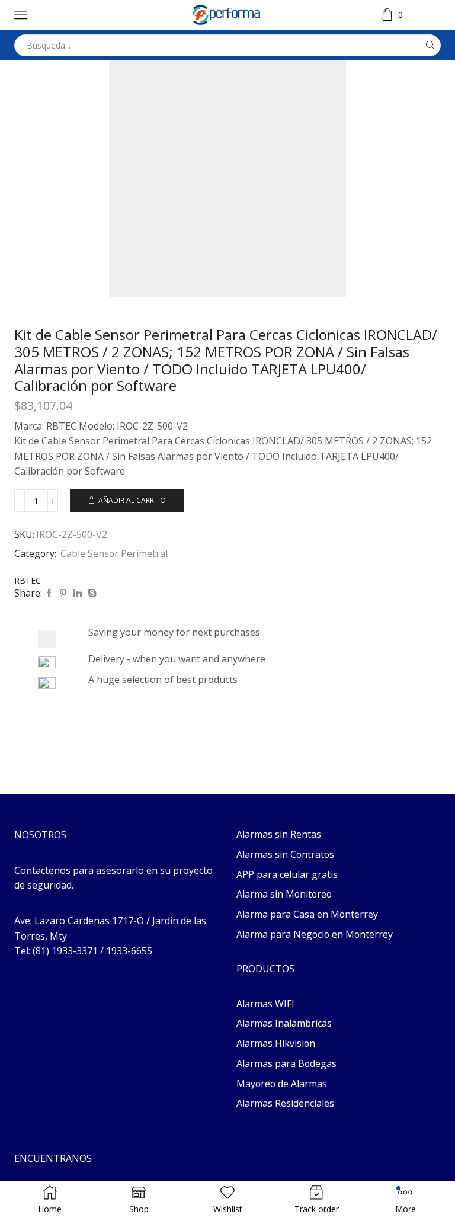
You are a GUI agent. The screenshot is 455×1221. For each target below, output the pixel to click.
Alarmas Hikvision (275, 1043)
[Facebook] (49, 593)
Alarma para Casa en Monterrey (307, 914)
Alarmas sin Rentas (278, 834)
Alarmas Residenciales (285, 1103)
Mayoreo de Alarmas (281, 1083)
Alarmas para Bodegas (286, 1063)
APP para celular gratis (287, 874)
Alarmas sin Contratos (285, 854)
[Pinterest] (63, 593)
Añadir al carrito (132, 500)
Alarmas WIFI (265, 1003)
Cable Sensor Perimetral (114, 553)
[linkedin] (77, 593)
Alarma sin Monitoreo (284, 893)
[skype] (91, 593)
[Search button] (429, 45)
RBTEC (27, 580)
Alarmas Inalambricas (284, 1023)
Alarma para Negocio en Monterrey (314, 934)
